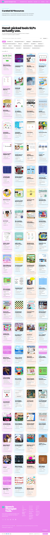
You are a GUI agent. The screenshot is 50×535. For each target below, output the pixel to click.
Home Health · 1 (18, 48)
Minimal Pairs (30, 1)
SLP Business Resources (31, 516)
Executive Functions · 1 (36, 48)
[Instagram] (8, 519)
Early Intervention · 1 (26, 48)
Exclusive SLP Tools (23, 1)
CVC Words (31, 509)
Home (23, 507)
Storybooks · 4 (26, 43)
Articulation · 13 (10, 41)
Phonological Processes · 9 (19, 41)
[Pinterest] (13, 519)
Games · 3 (10, 45)
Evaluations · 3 (40, 43)
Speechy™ (24, 515)
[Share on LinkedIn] (7, 534)
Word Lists (35, 1)
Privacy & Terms (37, 515)
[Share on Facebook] (8, 534)
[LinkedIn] (11, 519)
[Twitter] (5, 519)
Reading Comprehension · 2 (39, 45)
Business (42, 1)
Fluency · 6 (20, 43)
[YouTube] (16, 519)
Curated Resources (31, 513)
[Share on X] (5, 534)
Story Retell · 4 (33, 43)
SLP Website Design (31, 518)
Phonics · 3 (4, 45)
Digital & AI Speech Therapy (24, 513)
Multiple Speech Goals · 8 (37, 41)
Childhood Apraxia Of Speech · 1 (8, 48)
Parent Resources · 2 (17, 45)
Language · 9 (28, 41)
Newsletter (38, 511)
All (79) (4, 41)
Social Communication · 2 (27, 45)
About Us (37, 507)
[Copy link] (10, 534)
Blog (47, 1)
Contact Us (38, 512)
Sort (41, 38)
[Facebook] (3, 519)
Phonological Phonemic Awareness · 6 (9, 43)
